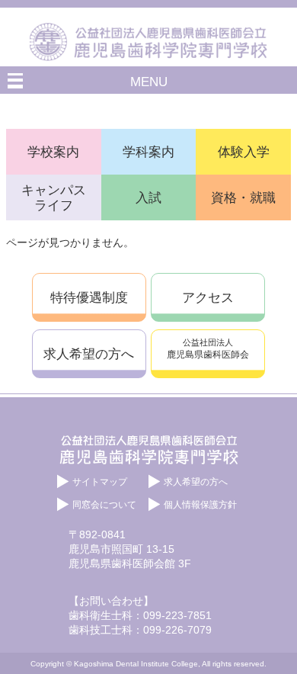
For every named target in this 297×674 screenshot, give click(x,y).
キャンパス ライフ (53, 197)
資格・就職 (243, 197)
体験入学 (244, 151)
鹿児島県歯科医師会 (208, 349)
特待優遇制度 (89, 297)
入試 (148, 197)
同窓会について (104, 504)
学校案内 (53, 151)
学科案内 (148, 151)
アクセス (208, 297)
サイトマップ (99, 481)
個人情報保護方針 (200, 504)
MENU (149, 81)
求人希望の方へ (88, 353)
